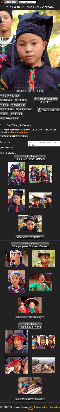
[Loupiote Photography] (1, 2)
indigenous (25, 109)
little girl (17, 114)
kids (5, 114)
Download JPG (50, 110)
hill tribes (8, 109)
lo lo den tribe (10, 118)
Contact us (55, 407)
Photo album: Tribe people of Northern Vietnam (30, 245)
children (7, 100)
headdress (19, 105)
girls (5, 105)
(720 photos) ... (30, 399)
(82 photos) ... (30, 317)
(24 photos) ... (30, 237)
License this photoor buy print (47, 100)
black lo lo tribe (11, 95)
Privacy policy (41, 407)
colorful (22, 100)
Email (30, 409)
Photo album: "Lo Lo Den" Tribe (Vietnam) (30, 157)
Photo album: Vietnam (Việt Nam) (30, 325)
